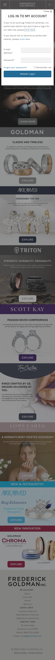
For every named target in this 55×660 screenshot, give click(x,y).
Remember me (43, 67)
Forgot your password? (15, 67)
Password (9, 60)
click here (29, 29)
